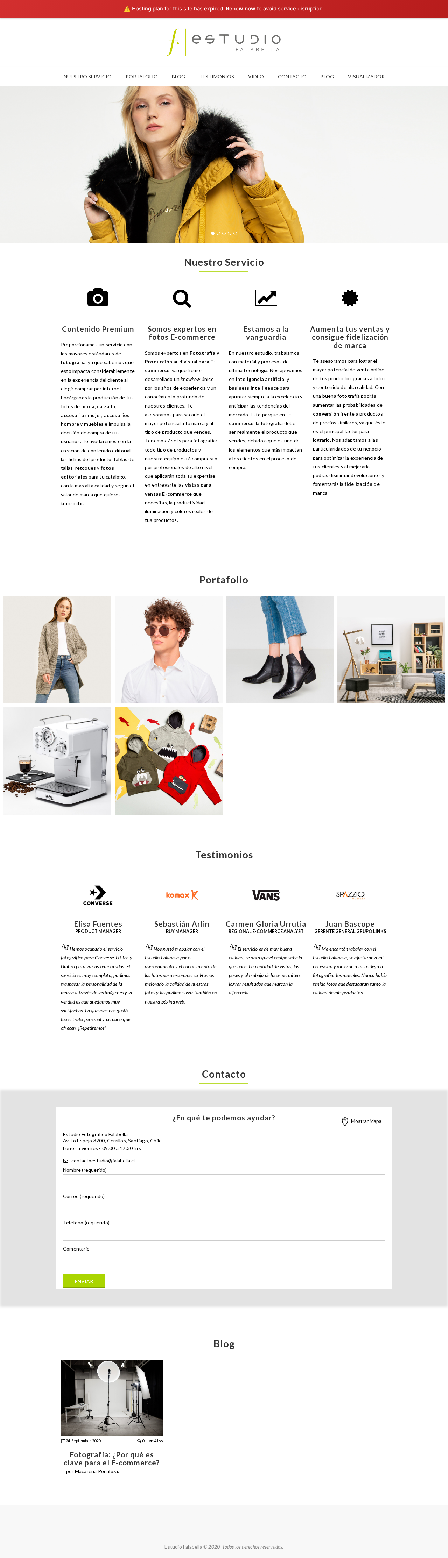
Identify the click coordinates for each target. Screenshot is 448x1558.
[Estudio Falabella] (224, 42)
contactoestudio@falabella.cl (103, 1160)
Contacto (292, 76)
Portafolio (142, 76)
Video (256, 76)
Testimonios (216, 76)
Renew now (240, 8)
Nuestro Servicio (88, 76)
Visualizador (366, 76)
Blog (178, 76)
